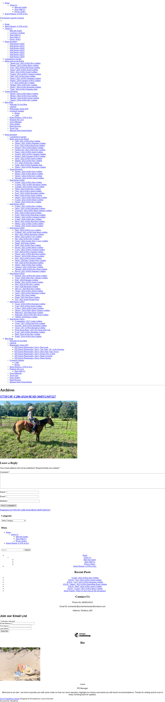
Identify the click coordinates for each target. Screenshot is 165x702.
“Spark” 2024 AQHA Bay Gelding (27, 202)
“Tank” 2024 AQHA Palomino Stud (23, 89)
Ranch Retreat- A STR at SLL (16, 14)
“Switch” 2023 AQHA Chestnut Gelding (25, 74)
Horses (17, 113)
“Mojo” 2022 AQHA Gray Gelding (28, 237)
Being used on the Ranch (14, 61)
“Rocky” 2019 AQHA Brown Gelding (29, 256)
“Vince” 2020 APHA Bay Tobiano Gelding (31, 278)
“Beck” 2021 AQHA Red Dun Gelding (29, 221)
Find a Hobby (15, 124)
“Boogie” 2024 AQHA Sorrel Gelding (24, 98)
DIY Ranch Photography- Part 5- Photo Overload (33, 356)
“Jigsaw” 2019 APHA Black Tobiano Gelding (32, 310)
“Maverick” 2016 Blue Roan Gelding (28, 313)
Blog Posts (9, 102)
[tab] (1, 20)
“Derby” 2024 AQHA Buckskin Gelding (25, 87)
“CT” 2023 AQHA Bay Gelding (22, 83)
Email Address (6, 623)
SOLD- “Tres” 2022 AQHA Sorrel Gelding (85, 580)
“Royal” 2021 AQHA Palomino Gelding (30, 271)
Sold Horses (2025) (17, 46)
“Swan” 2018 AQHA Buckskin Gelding (29, 304)
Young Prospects (11, 91)
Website (3, 501)
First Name (4, 626)
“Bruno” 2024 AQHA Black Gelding (24, 94)
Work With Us (15, 35)
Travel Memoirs (16, 122)
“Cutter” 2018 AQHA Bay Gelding (28, 219)
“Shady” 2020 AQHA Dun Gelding (28, 265)
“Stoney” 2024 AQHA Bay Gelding (23, 100)
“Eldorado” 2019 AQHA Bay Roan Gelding (31, 315)
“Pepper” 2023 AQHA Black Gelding (24, 65)
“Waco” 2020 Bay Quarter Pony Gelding (30, 260)
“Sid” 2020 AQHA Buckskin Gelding (28, 263)
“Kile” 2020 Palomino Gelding (26, 280)
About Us (13, 5)
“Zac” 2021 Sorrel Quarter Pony (26, 299)
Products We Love (17, 120)
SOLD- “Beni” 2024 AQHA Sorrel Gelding (85, 586)
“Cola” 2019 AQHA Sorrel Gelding (28, 306)
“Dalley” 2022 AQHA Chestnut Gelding (30, 217)
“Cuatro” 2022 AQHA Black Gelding (28, 200)
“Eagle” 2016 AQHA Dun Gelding (27, 336)
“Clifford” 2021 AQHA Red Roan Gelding (30, 232)
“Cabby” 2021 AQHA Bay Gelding (28, 206)
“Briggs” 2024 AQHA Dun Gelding (23, 96)
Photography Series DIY (19, 109)
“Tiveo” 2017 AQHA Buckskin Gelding (29, 328)
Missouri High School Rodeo (21, 130)
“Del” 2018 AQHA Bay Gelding (27, 284)
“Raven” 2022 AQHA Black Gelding (28, 247)
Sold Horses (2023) (17, 50)
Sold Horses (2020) (17, 57)
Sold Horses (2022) (17, 52)
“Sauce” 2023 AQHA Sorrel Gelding (24, 70)
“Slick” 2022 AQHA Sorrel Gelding (23, 72)
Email (3, 496)
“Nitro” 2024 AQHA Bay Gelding (27, 189)
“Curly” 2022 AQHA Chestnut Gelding (29, 250)
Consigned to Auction (13, 59)
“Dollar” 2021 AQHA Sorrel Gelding (28, 282)
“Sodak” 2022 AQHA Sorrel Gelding (28, 226)
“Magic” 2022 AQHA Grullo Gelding (28, 224)
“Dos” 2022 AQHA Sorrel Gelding (27, 213)
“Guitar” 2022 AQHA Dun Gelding (28, 182)
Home (7, 3)
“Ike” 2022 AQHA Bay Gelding (26, 239)
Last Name (4, 628)
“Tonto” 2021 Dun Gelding (25, 295)
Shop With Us (19, 9)
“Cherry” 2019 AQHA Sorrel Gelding (29, 308)
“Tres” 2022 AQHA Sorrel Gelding (28, 191)
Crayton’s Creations (17, 33)
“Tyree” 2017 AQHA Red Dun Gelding (29, 323)
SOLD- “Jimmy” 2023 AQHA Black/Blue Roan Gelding (85, 584)
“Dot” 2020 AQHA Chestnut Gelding (28, 252)
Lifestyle (13, 107)
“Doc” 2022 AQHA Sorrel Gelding (28, 258)
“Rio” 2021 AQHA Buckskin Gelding (29, 234)
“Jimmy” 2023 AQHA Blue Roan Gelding (30, 198)
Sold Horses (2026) (17, 44)
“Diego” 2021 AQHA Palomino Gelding (25, 78)
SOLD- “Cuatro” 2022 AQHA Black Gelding (85, 589)
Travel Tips (14, 128)
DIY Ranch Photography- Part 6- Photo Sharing (32, 358)
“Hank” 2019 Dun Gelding (24, 243)
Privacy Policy (20, 12)
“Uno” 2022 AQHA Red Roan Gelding (25, 68)
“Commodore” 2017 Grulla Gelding (28, 321)
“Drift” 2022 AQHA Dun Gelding (27, 245)
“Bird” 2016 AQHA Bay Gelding (27, 334)
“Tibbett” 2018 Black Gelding (25, 317)
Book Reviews (15, 126)
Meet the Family (20, 7)
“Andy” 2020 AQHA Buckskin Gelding (29, 293)
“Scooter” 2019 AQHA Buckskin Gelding (30, 326)
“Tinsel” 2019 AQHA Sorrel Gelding (28, 291)
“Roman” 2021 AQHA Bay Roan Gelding (30, 276)
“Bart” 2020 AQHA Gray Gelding (27, 230)
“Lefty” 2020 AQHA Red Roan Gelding (30, 215)
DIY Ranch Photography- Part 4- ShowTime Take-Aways (36, 352)
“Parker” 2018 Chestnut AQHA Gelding (25, 81)
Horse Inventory (11, 42)
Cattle (16, 115)
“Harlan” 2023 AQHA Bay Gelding (23, 85)
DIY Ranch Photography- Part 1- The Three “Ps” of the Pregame (39, 349)
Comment (5, 472)
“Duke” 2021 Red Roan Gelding (27, 297)
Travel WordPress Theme (9, 699)
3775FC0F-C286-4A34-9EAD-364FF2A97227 (28, 396)
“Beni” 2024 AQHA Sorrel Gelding (28, 195)
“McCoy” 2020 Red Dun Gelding (27, 289)
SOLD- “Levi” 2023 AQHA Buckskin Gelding (85, 582)
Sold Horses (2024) (17, 48)
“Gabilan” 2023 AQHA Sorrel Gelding (29, 187)
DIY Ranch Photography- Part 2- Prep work (31, 347)
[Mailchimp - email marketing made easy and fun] (82, 637)
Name (3, 492)
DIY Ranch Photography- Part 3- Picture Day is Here (34, 354)
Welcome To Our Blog (18, 104)
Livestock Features (17, 111)
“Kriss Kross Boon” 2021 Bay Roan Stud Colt (32, 330)
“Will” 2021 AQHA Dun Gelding (22, 76)
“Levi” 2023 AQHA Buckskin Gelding (29, 193)
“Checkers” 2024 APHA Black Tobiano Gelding (33, 211)
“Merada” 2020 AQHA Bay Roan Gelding (30, 269)
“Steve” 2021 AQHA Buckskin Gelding (29, 208)
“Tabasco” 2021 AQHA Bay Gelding (28, 267)
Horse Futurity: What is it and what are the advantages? (85, 591)
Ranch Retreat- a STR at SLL (21, 117)
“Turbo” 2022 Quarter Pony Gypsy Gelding (31, 241)
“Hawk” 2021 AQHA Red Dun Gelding (29, 254)
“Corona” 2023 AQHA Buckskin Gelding (30, 184)
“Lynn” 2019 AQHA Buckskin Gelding (29, 332)
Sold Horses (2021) (17, 55)
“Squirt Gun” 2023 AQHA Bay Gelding (25, 63)
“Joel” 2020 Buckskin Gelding (26, 286)
